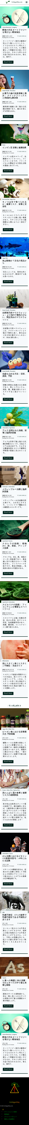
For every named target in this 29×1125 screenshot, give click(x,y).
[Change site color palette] (3, 1109)
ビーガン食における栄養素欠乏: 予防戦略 (14, 733)
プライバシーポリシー (10, 1116)
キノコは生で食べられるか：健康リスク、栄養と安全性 (14, 204)
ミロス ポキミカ (22, 36)
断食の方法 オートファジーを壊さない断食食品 (14, 31)
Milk (3, 912)
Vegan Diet (12, 199)
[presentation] (14, 17)
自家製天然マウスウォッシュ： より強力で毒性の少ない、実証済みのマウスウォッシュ (14, 316)
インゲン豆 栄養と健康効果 (14, 148)
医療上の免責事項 (9, 1119)
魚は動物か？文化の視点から (14, 262)
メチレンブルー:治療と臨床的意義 (14, 491)
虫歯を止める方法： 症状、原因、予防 (14, 375)
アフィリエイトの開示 (10, 1112)
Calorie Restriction (6, 27)
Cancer (11, 853)
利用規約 (6, 1114)
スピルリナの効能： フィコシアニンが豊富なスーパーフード (14, 607)
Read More (8, 62)
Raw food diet (5, 199)
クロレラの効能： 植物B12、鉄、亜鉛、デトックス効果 (14, 546)
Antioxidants (5, 427)
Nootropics (5, 486)
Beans (3, 145)
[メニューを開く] (26, 2)
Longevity (14, 27)
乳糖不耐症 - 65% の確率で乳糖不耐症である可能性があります (14, 917)
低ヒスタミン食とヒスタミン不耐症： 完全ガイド (14, 665)
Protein (4, 790)
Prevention (12, 90)
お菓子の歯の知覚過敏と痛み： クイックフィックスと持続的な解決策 (14, 96)
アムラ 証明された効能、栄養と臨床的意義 (14, 432)
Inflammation (5, 661)
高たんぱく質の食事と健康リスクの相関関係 (14, 794)
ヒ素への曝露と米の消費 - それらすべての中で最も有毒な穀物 (14, 983)
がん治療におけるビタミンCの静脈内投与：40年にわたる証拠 (14, 858)
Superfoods (12, 427)
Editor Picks (11, 729)
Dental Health (5, 90)
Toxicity (10, 541)
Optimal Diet (16, 790)
